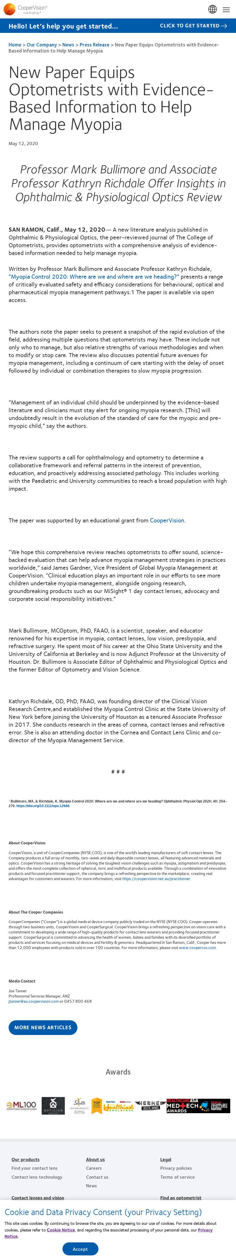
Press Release (94, 44)
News (68, 44)
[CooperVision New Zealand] (118, 9)
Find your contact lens (35, 1167)
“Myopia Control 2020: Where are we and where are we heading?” (94, 276)
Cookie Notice (61, 1229)
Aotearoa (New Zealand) (213, 9)
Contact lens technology (37, 1176)
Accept (80, 1248)
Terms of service (177, 1176)
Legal (165, 1159)
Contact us (97, 1176)
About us (95, 1159)
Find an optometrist (180, 1197)
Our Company (42, 44)
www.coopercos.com (197, 947)
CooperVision (167, 520)
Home (15, 44)
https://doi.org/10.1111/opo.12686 (43, 806)
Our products (25, 1159)
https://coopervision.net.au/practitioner (156, 878)
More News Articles (43, 1027)
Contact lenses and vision (38, 1197)
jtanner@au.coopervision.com (34, 1001)
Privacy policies (176, 1167)
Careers (94, 1167)
